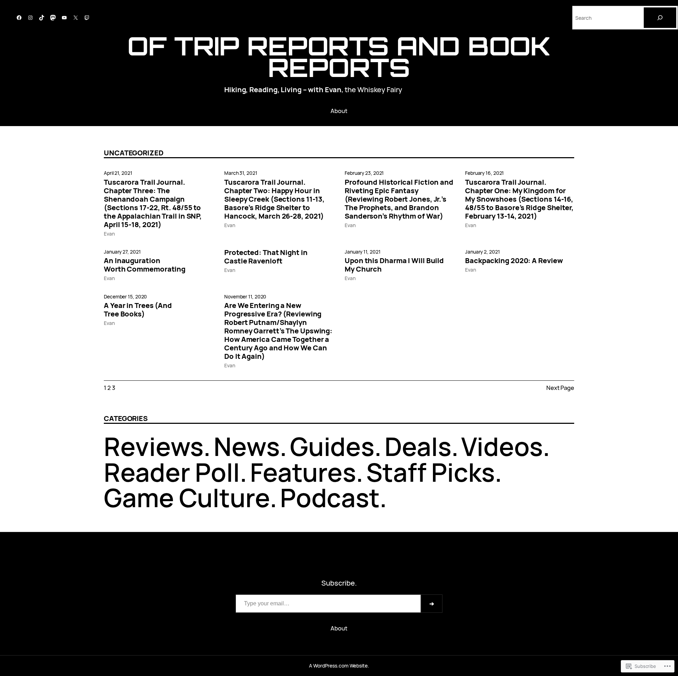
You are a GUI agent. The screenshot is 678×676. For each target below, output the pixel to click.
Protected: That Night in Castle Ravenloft (266, 256)
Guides (332, 446)
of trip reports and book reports (339, 56)
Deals (418, 446)
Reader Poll (172, 472)
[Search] (660, 17)
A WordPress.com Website (338, 665)
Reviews (153, 446)
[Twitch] (87, 17)
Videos (501, 446)
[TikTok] (41, 17)
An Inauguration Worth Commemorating (144, 264)
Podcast (330, 497)
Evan (109, 233)
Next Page (560, 388)
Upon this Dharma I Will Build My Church (394, 264)
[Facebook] (19, 17)
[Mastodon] (53, 17)
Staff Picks (430, 472)
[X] (75, 17)
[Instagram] (30, 17)
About (339, 111)
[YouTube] (64, 17)
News (247, 446)
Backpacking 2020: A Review (514, 260)
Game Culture (187, 497)
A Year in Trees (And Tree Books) (138, 309)
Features (303, 472)
